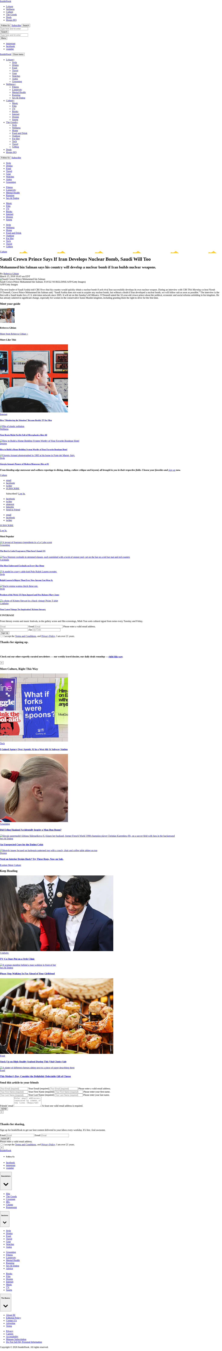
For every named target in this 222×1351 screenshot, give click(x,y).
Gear (14, 73)
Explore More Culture (10, 865)
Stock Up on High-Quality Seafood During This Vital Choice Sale (33, 1061)
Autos (15, 78)
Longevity (17, 89)
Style (14, 62)
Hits (8, 1193)
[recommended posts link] (34, 740)
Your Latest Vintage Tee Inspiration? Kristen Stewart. (23, 609)
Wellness (10, 9)
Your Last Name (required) (41, 1095)
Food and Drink (19, 133)
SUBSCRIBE (12, 488)
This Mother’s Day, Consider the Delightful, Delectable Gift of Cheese (35, 1076)
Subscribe (16, 25)
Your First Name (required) (41, 1091)
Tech (14, 141)
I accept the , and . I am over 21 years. (39, 636)
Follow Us (5, 25)
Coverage (10, 1199)
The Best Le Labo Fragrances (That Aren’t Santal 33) (22, 551)
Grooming (17, 81)
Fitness (15, 87)
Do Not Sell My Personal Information (24, 1342)
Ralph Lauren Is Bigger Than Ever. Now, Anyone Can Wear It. (26, 580)
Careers (9, 1334)
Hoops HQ (11, 20)
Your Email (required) (38, 1088)
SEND (4, 1109)
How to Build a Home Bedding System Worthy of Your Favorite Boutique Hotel (33, 449)
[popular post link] (26, 542)
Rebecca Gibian (11, 273)
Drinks (15, 65)
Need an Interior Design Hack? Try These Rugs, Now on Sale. (31, 859)
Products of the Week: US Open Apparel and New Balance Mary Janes (29, 595)
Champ (9, 1204)
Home (15, 130)
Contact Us (11, 1320)
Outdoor (16, 136)
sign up (171, 470)
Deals (8, 17)
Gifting (15, 147)
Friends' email (6, 1106)
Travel (15, 70)
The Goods (11, 14)
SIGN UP (5, 1139)
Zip (30, 629)
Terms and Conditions (25, 636)
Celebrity (4, 603)
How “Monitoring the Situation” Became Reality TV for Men (26, 420)
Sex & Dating (18, 98)
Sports (15, 119)
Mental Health (19, 92)
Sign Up (4, 633)
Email (31, 626)
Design (15, 117)
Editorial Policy (13, 1318)
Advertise (10, 1323)
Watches (16, 76)
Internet (15, 114)
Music (15, 103)
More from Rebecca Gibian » (14, 334)
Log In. (21, 493)
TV (13, 108)
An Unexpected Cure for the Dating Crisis (21, 844)
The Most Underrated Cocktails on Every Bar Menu (22, 566)
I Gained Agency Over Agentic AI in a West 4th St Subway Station (34, 749)
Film (14, 106)
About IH (10, 1315)
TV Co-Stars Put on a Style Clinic (17, 959)
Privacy (9, 1331)
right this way (115, 656)
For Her (16, 138)
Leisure (9, 6)
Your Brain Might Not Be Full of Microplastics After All (23, 435)
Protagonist (11, 1207)
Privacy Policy (48, 636)
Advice (9, 1268)
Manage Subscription (16, 1339)
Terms (9, 1326)
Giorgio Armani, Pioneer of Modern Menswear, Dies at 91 (24, 464)
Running (16, 95)
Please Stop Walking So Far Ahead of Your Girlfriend (27, 973)
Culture (9, 12)
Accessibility (12, 1336)
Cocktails (4, 559)
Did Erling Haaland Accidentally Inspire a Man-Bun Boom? (30, 830)
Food (14, 68)
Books (15, 111)
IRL (8, 1202)
